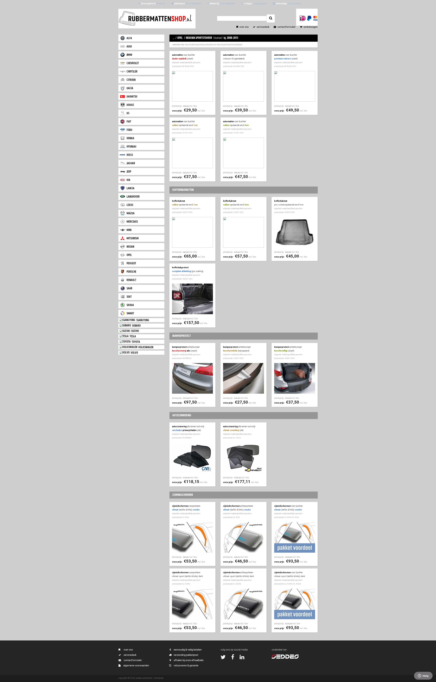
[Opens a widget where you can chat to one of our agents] (423, 676)
